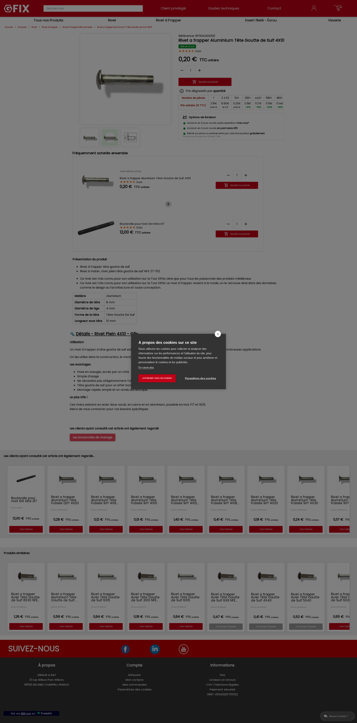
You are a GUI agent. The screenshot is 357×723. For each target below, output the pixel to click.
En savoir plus (146, 367)
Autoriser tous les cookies (157, 378)
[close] (218, 334)
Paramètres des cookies (200, 378)
